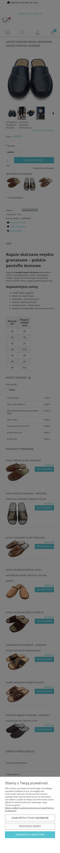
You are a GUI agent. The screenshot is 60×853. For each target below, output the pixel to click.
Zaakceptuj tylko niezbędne (30, 818)
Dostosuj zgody (30, 826)
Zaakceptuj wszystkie (30, 834)
